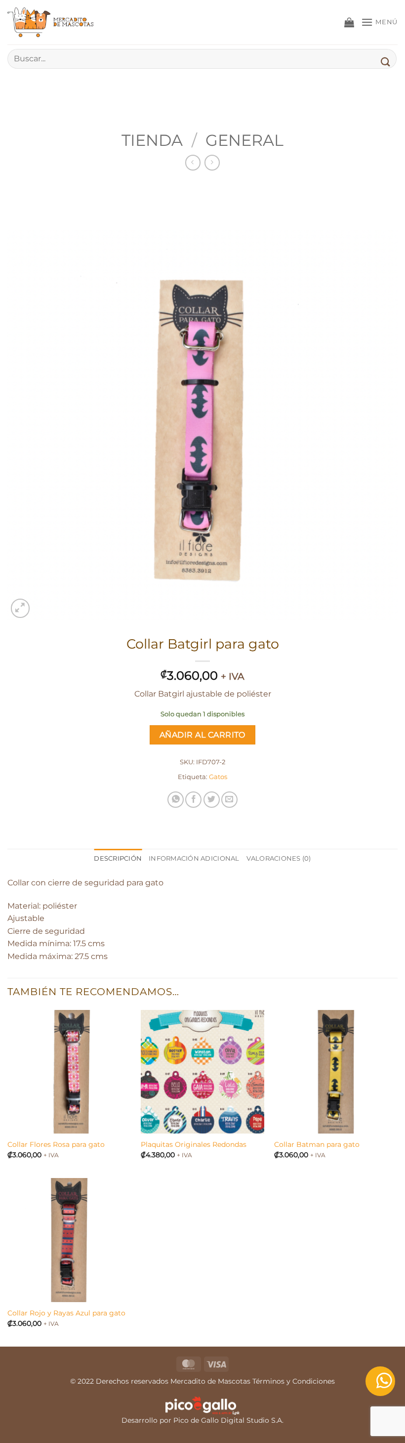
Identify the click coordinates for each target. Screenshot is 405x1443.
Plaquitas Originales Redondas (193, 1144)
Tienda (152, 140)
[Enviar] (386, 61)
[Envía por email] (229, 799)
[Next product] (193, 162)
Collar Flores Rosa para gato (56, 1144)
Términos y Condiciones (293, 1381)
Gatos (218, 777)
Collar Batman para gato (317, 1144)
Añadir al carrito (202, 735)
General (244, 140)
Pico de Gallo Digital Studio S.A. (228, 1420)
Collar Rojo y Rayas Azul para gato (66, 1313)
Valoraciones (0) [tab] (278, 858)
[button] (349, 22)
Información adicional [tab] (194, 858)
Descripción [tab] (118, 858)
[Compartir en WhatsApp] (175, 799)
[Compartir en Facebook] (193, 799)
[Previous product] (212, 162)
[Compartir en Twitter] (211, 799)
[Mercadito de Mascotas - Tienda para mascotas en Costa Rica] (56, 22)
